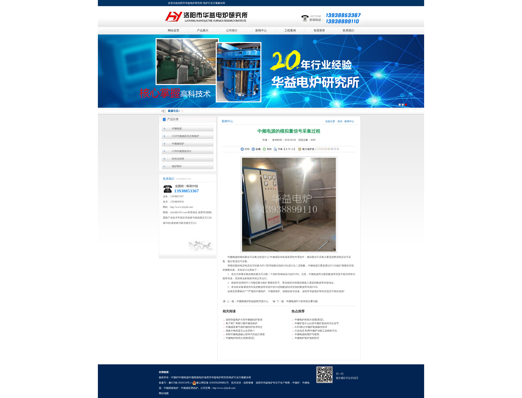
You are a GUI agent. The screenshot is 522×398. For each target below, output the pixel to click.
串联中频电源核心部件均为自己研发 (245, 334)
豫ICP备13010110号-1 (180, 382)
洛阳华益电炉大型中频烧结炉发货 (244, 319)
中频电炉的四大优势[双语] (240, 338)
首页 (339, 121)
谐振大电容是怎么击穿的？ (240, 330)
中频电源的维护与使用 (307, 334)
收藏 (258, 149)
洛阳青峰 (248, 382)
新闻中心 (261, 30)
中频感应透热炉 (189, 388)
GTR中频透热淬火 (181, 151)
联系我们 (348, 30)
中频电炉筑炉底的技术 (307, 338)
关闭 (269, 149)
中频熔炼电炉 (171, 388)
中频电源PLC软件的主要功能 (302, 301)
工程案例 (290, 30)
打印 (247, 149)
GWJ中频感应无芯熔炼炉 (185, 136)
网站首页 (173, 30)
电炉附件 (177, 166)
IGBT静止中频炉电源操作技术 (311, 327)
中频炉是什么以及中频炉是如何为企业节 (317, 323)
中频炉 (296, 382)
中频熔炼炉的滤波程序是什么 (252, 301)
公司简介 (232, 30)
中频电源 (177, 128)
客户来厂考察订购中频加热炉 (242, 323)
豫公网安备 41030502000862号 (212, 382)
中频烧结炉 (178, 143)
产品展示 (202, 30)
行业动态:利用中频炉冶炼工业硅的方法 (316, 330)
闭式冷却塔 (178, 158)
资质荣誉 (319, 30)
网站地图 (164, 393)
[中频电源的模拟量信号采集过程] (289, 204)
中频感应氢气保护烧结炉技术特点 (244, 327)
